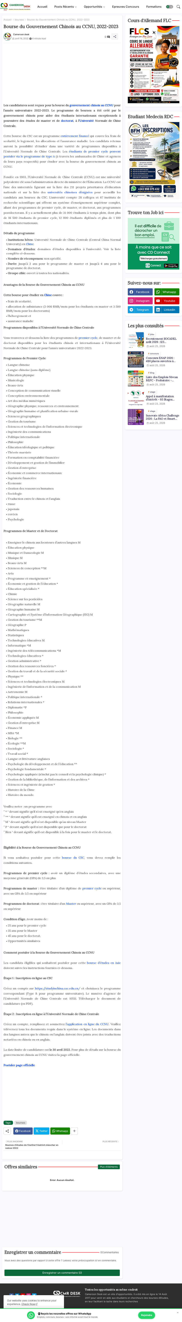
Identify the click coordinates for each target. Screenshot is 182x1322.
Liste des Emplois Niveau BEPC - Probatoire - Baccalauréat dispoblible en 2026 (162, 379)
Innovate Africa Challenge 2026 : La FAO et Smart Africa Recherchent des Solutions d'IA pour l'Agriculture (162, 417)
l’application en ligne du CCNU (87, 1024)
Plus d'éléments (109, 1166)
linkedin (169, 309)
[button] (169, 7)
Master (71, 903)
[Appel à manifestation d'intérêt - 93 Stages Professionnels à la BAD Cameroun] (136, 398)
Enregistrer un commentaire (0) (62, 1272)
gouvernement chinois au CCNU (91, 105)
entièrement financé (75, 136)
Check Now (28, 1303)
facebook (142, 292)
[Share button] (74, 1131)
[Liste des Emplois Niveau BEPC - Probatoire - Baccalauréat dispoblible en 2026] (136, 379)
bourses (19, 19)
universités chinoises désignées (70, 192)
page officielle (25, 1065)
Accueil (42, 6)
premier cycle (88, 338)
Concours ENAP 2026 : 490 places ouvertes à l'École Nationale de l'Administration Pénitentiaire (160, 359)
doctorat (67, 120)
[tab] (42, 6)
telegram (142, 309)
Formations (154, 6)
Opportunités (93, 6)
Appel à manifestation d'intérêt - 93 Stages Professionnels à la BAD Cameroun (161, 398)
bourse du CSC (73, 857)
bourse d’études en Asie (104, 963)
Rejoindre (146, 1315)
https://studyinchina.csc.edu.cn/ (57, 988)
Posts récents (64, 6)
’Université (86, 120)
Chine (30, 244)
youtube (169, 301)
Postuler (10, 1065)
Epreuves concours (125, 6)
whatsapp (169, 292)
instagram (142, 301)
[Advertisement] (62, 68)
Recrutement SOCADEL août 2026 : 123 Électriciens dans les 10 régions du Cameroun (161, 340)
